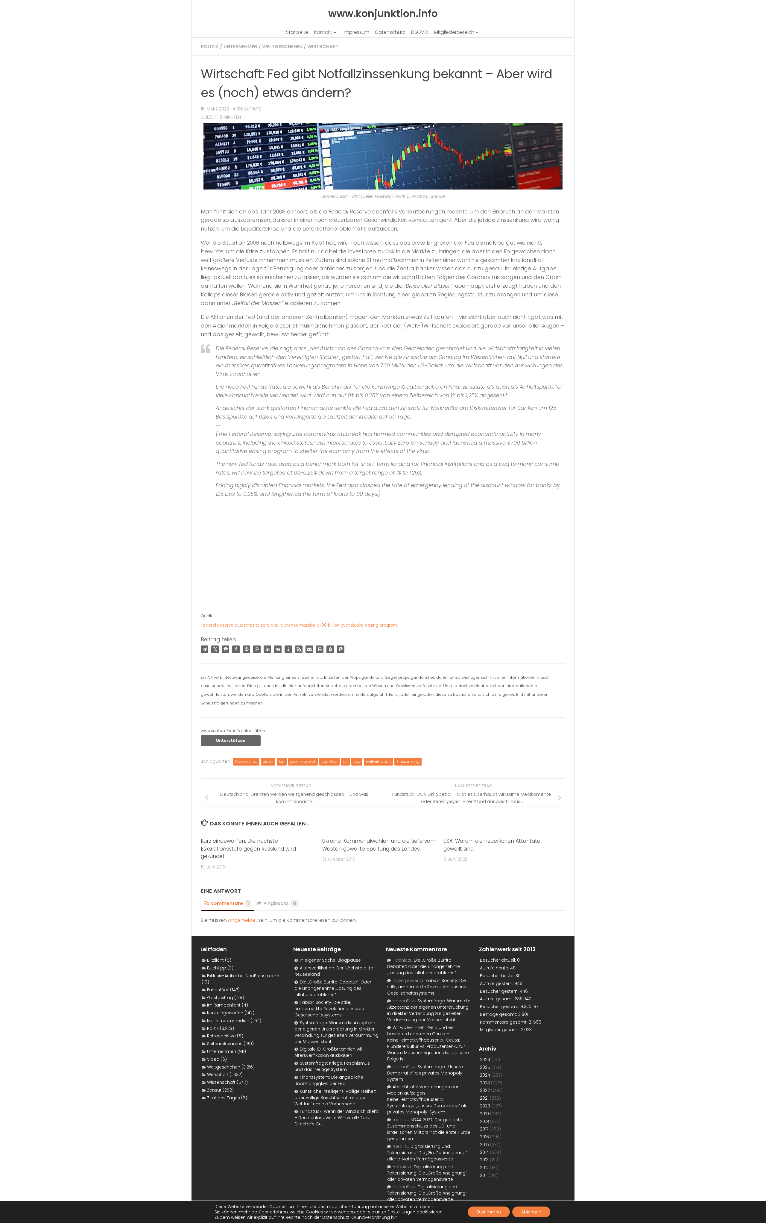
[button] (204, 649)
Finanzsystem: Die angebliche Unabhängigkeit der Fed (328, 1080)
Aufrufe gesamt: (497, 999)
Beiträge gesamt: (499, 1014)
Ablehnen (531, 1212)
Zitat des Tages (223, 1098)
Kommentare (229, 903)
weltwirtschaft (378, 761)
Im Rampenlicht (224, 1005)
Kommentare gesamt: (504, 1022)
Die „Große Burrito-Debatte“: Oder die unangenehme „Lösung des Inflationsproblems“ (332, 988)
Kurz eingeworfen (225, 1013)
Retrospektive (221, 1036)
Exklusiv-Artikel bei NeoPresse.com (243, 976)
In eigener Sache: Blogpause (330, 960)
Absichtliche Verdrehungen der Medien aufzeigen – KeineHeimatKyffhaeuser (422, 1093)
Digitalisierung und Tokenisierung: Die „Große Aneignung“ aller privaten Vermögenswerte (427, 1152)
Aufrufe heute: (495, 968)
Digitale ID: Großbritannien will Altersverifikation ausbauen (328, 1052)
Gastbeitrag (220, 998)
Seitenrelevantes (224, 1044)
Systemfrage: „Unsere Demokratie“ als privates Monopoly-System (425, 1073)
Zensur (214, 1090)
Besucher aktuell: (498, 960)
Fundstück (218, 990)
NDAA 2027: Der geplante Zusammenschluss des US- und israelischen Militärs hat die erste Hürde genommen (428, 1129)
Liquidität (329, 761)
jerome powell (303, 761)
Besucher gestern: (500, 991)
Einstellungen (401, 1212)
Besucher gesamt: (500, 1007)
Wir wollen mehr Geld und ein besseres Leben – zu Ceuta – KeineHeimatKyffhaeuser (421, 1034)
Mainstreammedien (228, 1021)
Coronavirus (246, 761)
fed (282, 761)
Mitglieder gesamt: (500, 1030)
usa (356, 761)
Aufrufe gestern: (497, 983)
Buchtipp (216, 968)
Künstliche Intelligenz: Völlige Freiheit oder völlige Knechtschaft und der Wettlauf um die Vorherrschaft (335, 1097)
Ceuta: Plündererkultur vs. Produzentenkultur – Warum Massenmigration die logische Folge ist (428, 1049)
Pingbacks (279, 903)
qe (345, 761)
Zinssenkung (408, 761)
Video (213, 1059)
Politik (210, 46)
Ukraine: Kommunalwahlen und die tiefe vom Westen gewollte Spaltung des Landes (379, 844)
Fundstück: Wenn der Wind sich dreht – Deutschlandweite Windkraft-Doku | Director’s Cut (336, 1117)
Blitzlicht (215, 960)
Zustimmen (489, 1212)
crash (268, 761)
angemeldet (242, 920)
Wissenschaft (221, 1082)
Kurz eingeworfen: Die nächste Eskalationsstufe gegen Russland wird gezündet (248, 848)
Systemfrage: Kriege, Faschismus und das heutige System (332, 1066)
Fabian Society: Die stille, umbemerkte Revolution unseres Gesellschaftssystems (329, 1008)
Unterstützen (230, 740)
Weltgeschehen (282, 46)
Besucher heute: (498, 976)
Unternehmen (240, 46)
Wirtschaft (322, 46)
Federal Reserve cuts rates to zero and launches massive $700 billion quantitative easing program (299, 625)
